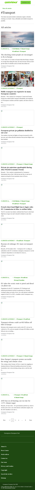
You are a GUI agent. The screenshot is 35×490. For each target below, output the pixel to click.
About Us (4, 446)
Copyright (4, 470)
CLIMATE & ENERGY (5, 49)
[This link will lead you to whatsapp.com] (15, 440)
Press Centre (5, 450)
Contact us (4, 458)
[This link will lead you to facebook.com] (2, 440)
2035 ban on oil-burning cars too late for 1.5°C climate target (15, 402)
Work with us (5, 454)
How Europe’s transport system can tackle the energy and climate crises (16, 360)
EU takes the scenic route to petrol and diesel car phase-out (17, 284)
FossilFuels (16, 51)
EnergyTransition (19, 280)
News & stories (7, 8)
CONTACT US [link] (25, 2)
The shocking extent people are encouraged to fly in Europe (16, 56)
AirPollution (16, 48)
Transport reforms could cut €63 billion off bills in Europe (16, 323)
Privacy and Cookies (7, 466)
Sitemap (3, 478)
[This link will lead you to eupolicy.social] (12, 440)
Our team (4, 462)
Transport (23, 51)
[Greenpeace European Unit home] (12, 2)
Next (30, 420)
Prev (4, 420)
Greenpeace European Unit (7, 66)
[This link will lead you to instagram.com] (5, 440)
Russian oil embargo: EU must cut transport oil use (17, 245)
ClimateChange (25, 48)
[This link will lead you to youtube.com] (8, 440)
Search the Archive (6, 474)
